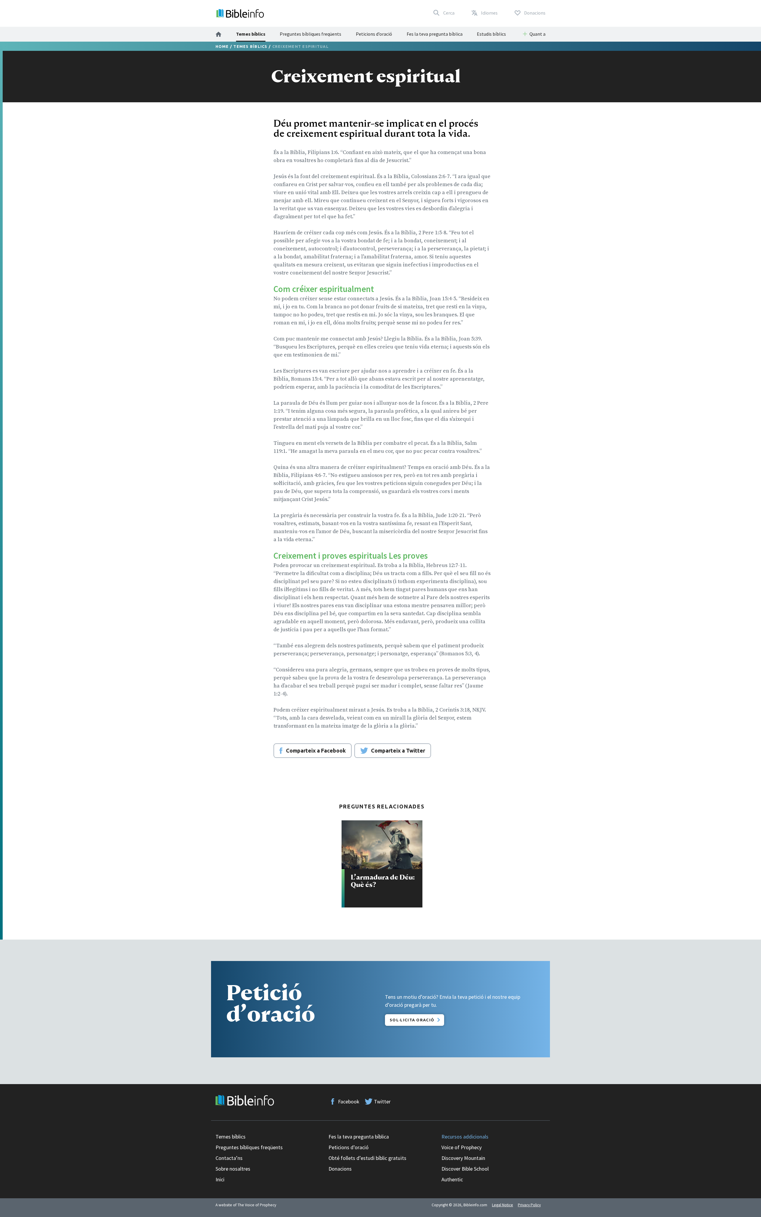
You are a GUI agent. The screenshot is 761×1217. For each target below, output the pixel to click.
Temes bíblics (250, 34)
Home (222, 46)
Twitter (382, 1101)
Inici (220, 1179)
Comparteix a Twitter (398, 750)
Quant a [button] (537, 34)
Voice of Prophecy (461, 1147)
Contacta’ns (229, 1158)
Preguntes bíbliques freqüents (310, 34)
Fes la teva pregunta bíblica (435, 34)
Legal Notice (502, 1204)
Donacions (340, 1168)
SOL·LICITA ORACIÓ (412, 1020)
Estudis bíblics (491, 34)
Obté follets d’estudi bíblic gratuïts (367, 1158)
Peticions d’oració (374, 34)
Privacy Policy (529, 1204)
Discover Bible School (465, 1168)
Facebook (348, 1101)
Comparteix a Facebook (316, 750)
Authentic (452, 1179)
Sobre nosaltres (233, 1168)
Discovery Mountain (463, 1158)
